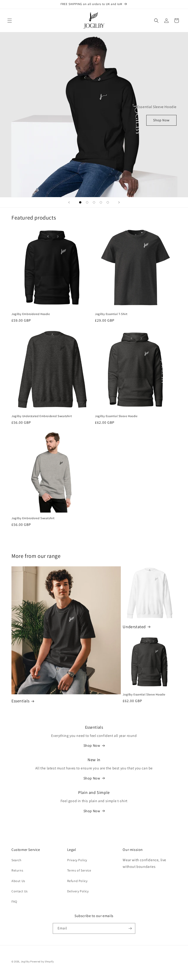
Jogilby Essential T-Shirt (111, 314)
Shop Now (161, 120)
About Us (18, 881)
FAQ (14, 901)
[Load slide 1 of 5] (80, 202)
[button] (10, 21)
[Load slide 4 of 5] (100, 202)
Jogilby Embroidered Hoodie (30, 314)
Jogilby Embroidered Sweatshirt (33, 518)
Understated (134, 626)
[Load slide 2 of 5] (87, 202)
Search (16, 860)
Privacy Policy (77, 860)
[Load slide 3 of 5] (94, 202)
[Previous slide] (69, 202)
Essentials (20, 700)
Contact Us (19, 891)
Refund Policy (77, 881)
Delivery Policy (78, 891)
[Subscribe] (130, 928)
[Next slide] (119, 202)
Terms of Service (79, 870)
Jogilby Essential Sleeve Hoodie (116, 416)
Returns (17, 870)
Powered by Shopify (42, 961)
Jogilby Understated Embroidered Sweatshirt (41, 416)
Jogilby (25, 961)
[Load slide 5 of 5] (107, 202)
